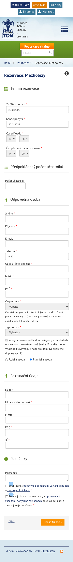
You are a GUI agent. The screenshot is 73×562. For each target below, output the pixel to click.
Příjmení (11, 226)
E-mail (10, 238)
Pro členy (55, 5)
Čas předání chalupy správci (24, 148)
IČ (7, 440)
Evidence (28, 12)
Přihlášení (49, 551)
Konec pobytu (15, 119)
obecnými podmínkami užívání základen (46, 485)
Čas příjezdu (14, 133)
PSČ (8, 289)
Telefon (11, 251)
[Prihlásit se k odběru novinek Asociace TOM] (61, 551)
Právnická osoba (42, 359)
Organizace (13, 301)
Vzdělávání (39, 5)
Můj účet (48, 12)
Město (9, 276)
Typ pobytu (13, 327)
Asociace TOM (20, 5)
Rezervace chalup (37, 46)
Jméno (10, 213)
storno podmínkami (18, 490)
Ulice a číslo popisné (18, 264)
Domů (7, 63)
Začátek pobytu (16, 104)
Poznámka (11, 473)
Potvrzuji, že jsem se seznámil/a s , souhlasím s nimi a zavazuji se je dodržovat (34, 501)
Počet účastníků (15, 180)
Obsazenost (23, 63)
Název (10, 389)
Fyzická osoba (17, 359)
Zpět (12, 521)
